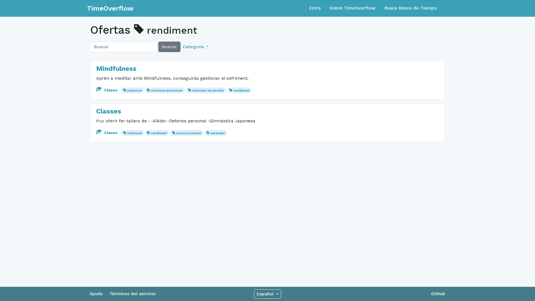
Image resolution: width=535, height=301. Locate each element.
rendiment (241, 90)
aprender (217, 133)
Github (438, 293)
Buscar (169, 46)
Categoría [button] (194, 46)
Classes (108, 111)
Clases (110, 90)
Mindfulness (116, 68)
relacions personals (167, 90)
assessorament (188, 133)
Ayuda (96, 293)
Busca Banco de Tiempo (410, 8)
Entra (315, 8)
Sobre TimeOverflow (352, 8)
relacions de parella (208, 90)
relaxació (134, 90)
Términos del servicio (133, 293)
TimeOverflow (110, 8)
